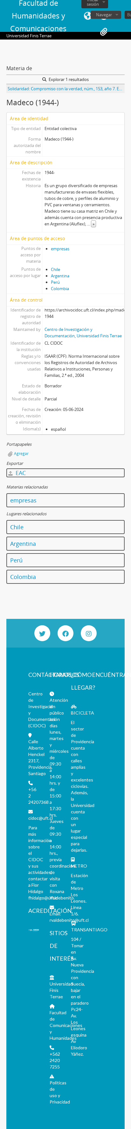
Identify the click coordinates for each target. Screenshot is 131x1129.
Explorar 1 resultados (68, 79)
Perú (55, 282)
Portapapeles (104, 32)
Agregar (21, 453)
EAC (20, 473)
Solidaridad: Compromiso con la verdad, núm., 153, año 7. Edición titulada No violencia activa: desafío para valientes (66, 89)
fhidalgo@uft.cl (43, 897)
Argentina (60, 276)
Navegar (104, 15)
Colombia (60, 288)
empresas (60, 249)
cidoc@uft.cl (40, 818)
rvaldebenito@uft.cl (69, 920)
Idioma (88, 16)
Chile (55, 269)
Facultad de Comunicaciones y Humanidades (66, 1025)
